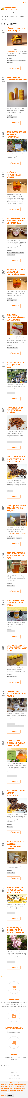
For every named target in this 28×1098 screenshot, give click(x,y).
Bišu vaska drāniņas (12, 347)
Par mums (22, 16)
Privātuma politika (14, 1078)
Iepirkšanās (14, 1000)
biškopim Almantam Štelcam (18, 533)
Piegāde (14, 1054)
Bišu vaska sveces (11, 60)
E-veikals (4, 13)
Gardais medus (21, 60)
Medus (19, 13)
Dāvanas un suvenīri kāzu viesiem (15, 252)
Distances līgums (14, 1075)
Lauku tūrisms (11, 393)
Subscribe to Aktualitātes (1, 976)
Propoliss (10, 442)
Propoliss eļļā (18, 442)
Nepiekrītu (10, 1095)
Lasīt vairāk (15, 68)
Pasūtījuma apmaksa (14, 1028)
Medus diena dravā (11, 775)
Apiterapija (5, 16)
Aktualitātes (12, 13)
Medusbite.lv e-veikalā (13, 51)
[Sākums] (2, 8)
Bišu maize (9, 62)
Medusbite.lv (10, 8)
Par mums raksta (14, 1081)
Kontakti (4, 19)
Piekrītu (3, 1095)
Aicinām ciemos (14, 16)
